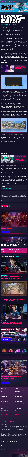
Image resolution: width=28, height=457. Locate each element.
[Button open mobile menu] (26, 1)
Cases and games (4, 414)
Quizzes (3, 393)
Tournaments (4, 396)
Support (2, 408)
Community (2, 13)
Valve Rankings (5, 401)
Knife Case (3, 449)
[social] (1, 441)
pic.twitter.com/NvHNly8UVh (9, 147)
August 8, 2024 (17, 148)
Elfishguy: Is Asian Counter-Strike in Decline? (20, 68)
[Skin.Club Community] (9, 1)
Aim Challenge (18, 396)
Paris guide (6, 228)
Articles (3, 391)
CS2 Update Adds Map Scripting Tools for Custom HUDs (13, 300)
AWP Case (17, 449)
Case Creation (18, 401)
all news (17, 256)
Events (16, 398)
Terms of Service (4, 410)
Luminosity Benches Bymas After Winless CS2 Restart (11, 323)
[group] (4, 352)
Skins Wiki (17, 414)
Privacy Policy (18, 408)
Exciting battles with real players (11, 377)
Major (2, 398)
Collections (18, 391)
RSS (15, 410)
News (6, 13)
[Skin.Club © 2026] (8, 421)
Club (2, 404)
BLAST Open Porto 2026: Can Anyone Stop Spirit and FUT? (12, 277)
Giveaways (17, 393)
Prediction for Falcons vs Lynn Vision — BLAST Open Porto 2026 (20, 158)
